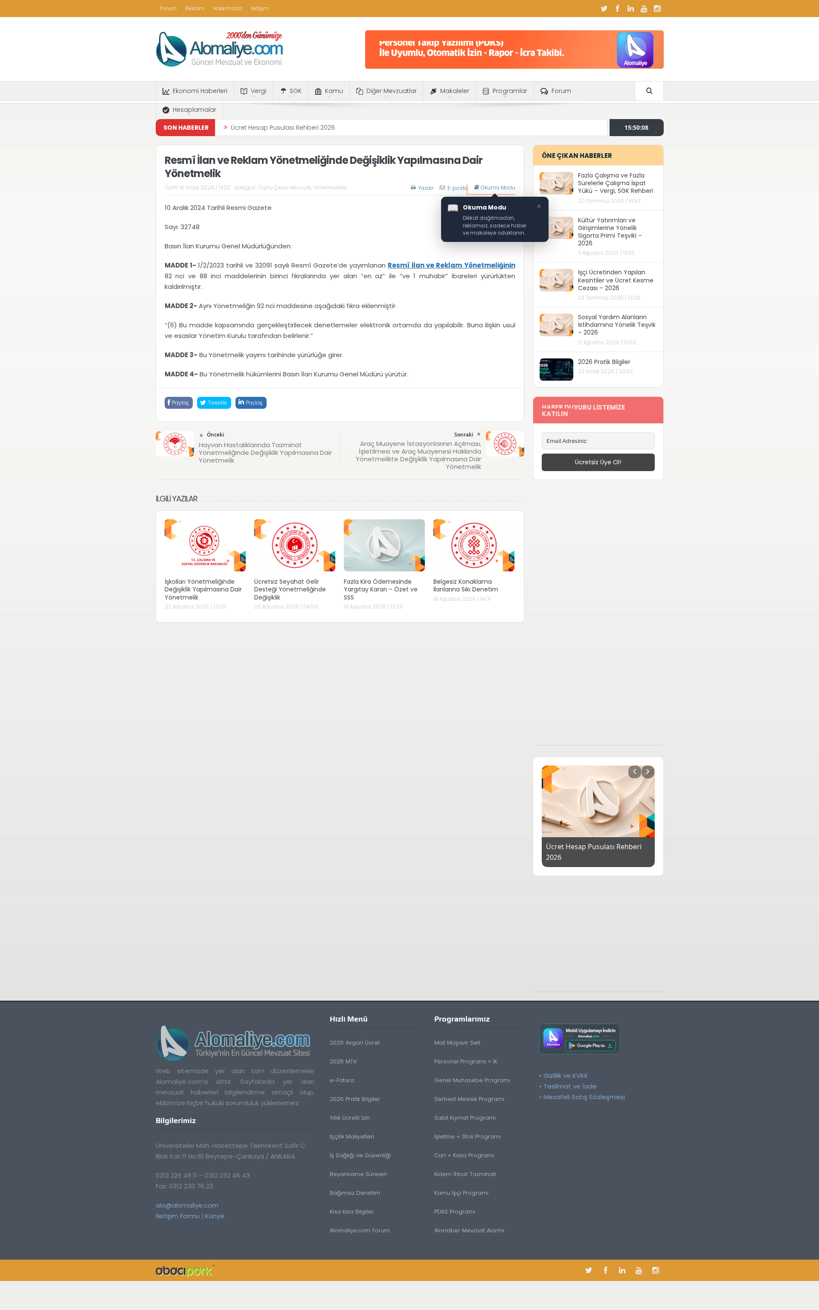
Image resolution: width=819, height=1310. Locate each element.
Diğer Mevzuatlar (391, 91)
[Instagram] (657, 8)
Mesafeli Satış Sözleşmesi (584, 1096)
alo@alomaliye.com (187, 1205)
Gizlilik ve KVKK (565, 1075)
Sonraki (463, 434)
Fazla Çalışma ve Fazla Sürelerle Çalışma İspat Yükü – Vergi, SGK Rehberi (615, 183)
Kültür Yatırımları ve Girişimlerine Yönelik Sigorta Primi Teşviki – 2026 (610, 232)
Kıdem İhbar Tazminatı (465, 1174)
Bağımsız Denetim (355, 1193)
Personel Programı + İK (465, 1061)
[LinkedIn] (630, 8)
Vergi (258, 91)
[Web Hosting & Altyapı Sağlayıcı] (185, 1270)
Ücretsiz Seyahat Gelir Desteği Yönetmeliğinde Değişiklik (290, 589)
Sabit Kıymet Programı (465, 1118)
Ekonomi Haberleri (200, 91)
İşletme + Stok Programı (467, 1136)
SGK (296, 91)
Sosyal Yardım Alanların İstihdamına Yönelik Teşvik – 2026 (617, 325)
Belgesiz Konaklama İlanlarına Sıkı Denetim (465, 585)
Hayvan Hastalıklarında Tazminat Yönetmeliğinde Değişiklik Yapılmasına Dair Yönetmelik (265, 452)
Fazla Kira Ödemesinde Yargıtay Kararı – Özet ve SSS (381, 589)
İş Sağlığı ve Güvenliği (360, 1155)
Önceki (215, 434)
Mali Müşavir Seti (457, 1043)
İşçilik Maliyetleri (352, 1136)
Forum (168, 8)
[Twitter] (604, 8)
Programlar (510, 91)
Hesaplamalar (194, 109)
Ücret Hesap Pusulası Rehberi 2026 (283, 127)
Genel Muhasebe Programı (472, 1080)
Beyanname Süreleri (358, 1174)
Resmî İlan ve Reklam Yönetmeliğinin (451, 265)
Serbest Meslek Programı (469, 1099)
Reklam (194, 8)
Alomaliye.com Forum (360, 1230)
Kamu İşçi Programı (461, 1193)
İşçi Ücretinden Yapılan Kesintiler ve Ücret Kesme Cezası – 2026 (615, 280)
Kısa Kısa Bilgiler (352, 1212)
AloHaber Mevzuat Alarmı (469, 1230)
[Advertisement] (598, 617)
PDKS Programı (454, 1212)
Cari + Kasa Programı (464, 1155)
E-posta (457, 188)
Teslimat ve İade (570, 1086)
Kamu (334, 91)
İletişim (260, 8)
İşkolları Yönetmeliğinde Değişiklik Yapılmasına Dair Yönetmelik (203, 589)
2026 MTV (343, 1061)
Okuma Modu (498, 187)
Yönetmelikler (330, 187)
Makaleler (454, 91)
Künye (214, 1215)
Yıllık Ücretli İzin (350, 1118)
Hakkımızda (227, 8)
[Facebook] (617, 8)
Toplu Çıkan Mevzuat (284, 187)
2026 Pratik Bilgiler (604, 362)
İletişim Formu (178, 1215)
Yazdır (425, 188)
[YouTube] (644, 8)
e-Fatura (342, 1080)
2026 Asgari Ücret (355, 1043)
